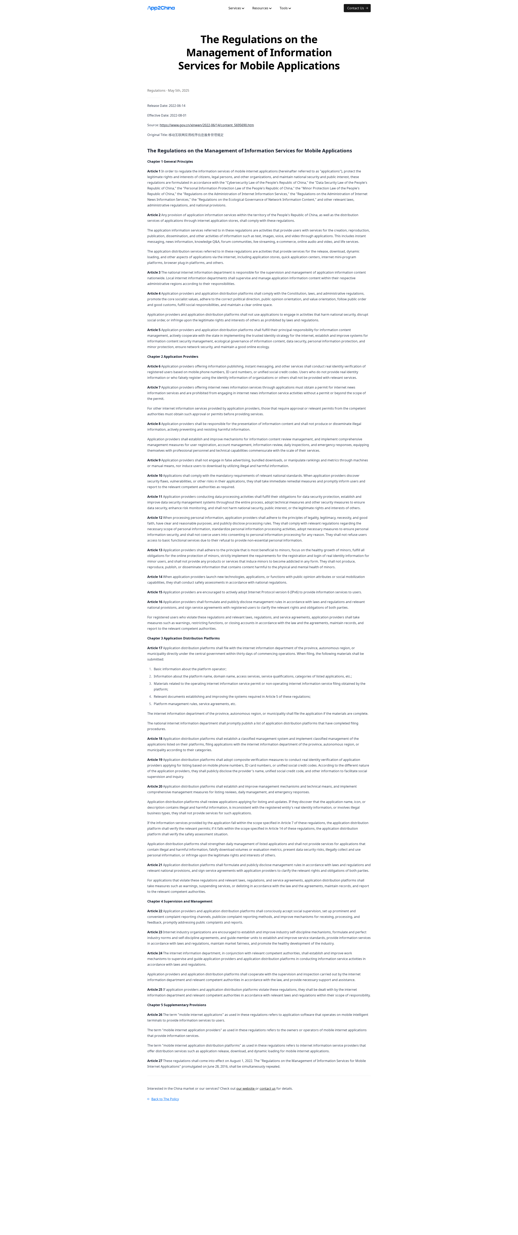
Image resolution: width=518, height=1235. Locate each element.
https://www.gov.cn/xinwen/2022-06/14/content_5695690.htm (207, 125)
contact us (268, 1088)
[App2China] (161, 8)
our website (245, 1088)
